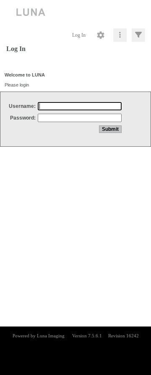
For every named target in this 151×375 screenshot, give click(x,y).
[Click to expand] (138, 35)
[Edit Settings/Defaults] (101, 35)
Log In (79, 35)
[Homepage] (75, 12)
